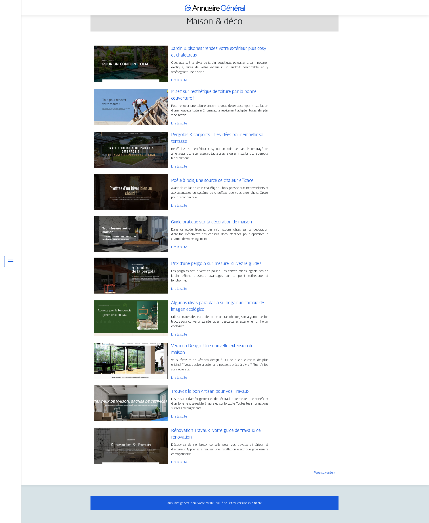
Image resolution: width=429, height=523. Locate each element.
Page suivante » (324, 472)
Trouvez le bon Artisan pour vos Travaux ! (211, 391)
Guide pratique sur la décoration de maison (211, 222)
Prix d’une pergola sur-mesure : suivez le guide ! (216, 263)
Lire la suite (179, 80)
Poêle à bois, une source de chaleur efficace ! (213, 180)
